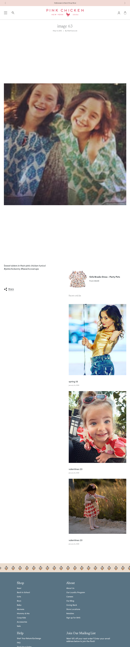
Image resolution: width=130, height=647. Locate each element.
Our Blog (70, 600)
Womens (20, 609)
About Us (70, 588)
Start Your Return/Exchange (29, 638)
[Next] (124, 3)
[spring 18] (97, 339)
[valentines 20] (97, 427)
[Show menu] (5, 12)
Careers (69, 596)
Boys (19, 600)
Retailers (70, 613)
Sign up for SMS (73, 617)
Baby (19, 605)
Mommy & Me (23, 613)
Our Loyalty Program (75, 592)
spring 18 (73, 381)
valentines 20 (75, 469)
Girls (19, 596)
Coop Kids (21, 617)
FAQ (18, 642)
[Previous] (5, 3)
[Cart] (125, 12)
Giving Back (71, 605)
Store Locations (73, 609)
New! (19, 588)
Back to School (23, 592)
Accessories (22, 622)
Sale (19, 626)
